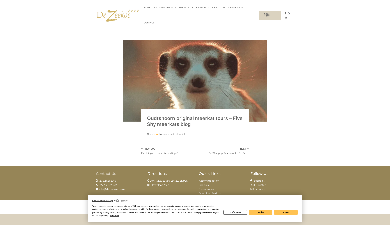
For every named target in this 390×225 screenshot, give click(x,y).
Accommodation (163, 7)
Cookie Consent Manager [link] (102, 201)
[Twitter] (289, 13)
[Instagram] (286, 17)
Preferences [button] (114, 216)
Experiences (199, 7)
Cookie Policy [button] (180, 212)
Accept (286, 212)
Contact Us (106, 173)
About (216, 7)
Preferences (235, 212)
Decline (260, 212)
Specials (184, 7)
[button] (270, 15)
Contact (149, 23)
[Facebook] (285, 13)
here (156, 134)
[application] (174, 8)
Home (147, 7)
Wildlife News (231, 7)
